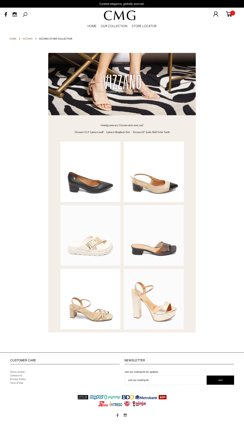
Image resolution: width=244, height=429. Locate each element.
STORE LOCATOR (144, 26)
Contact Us (16, 375)
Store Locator (17, 371)
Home (13, 38)
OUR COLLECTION (114, 26)
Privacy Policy (18, 379)
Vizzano (27, 38)
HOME (91, 26)
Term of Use (16, 382)
